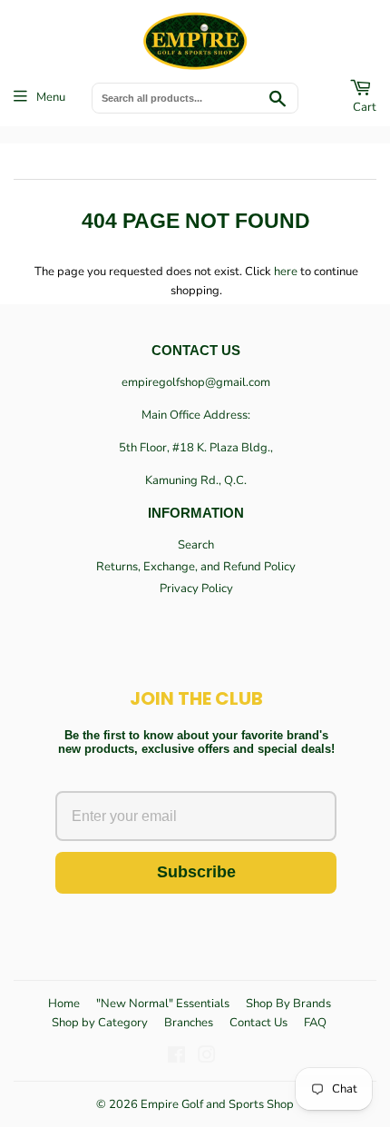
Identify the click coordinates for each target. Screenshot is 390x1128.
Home (64, 1003)
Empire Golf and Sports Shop (217, 1104)
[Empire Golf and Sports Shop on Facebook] (176, 1058)
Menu (50, 97)
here (285, 271)
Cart (364, 107)
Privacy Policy (196, 588)
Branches (188, 1022)
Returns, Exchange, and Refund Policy (196, 567)
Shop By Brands (288, 1003)
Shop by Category (100, 1022)
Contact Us (258, 1022)
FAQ (315, 1022)
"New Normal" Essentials (162, 1003)
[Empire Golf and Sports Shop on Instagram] (207, 1058)
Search (196, 545)
